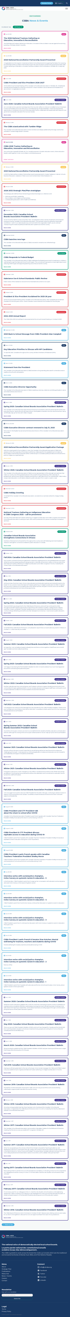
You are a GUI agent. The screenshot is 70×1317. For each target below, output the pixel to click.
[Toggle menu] (66, 8)
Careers (4, 1278)
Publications (6, 1271)
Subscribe (17, 1298)
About (4, 1267)
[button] (59, 3)
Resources (5, 1273)
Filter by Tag (6, 27)
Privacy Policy (6, 1311)
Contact (4, 1280)
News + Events (7, 1276)
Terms (4, 1309)
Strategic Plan (6, 1269)
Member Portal (46, 3)
